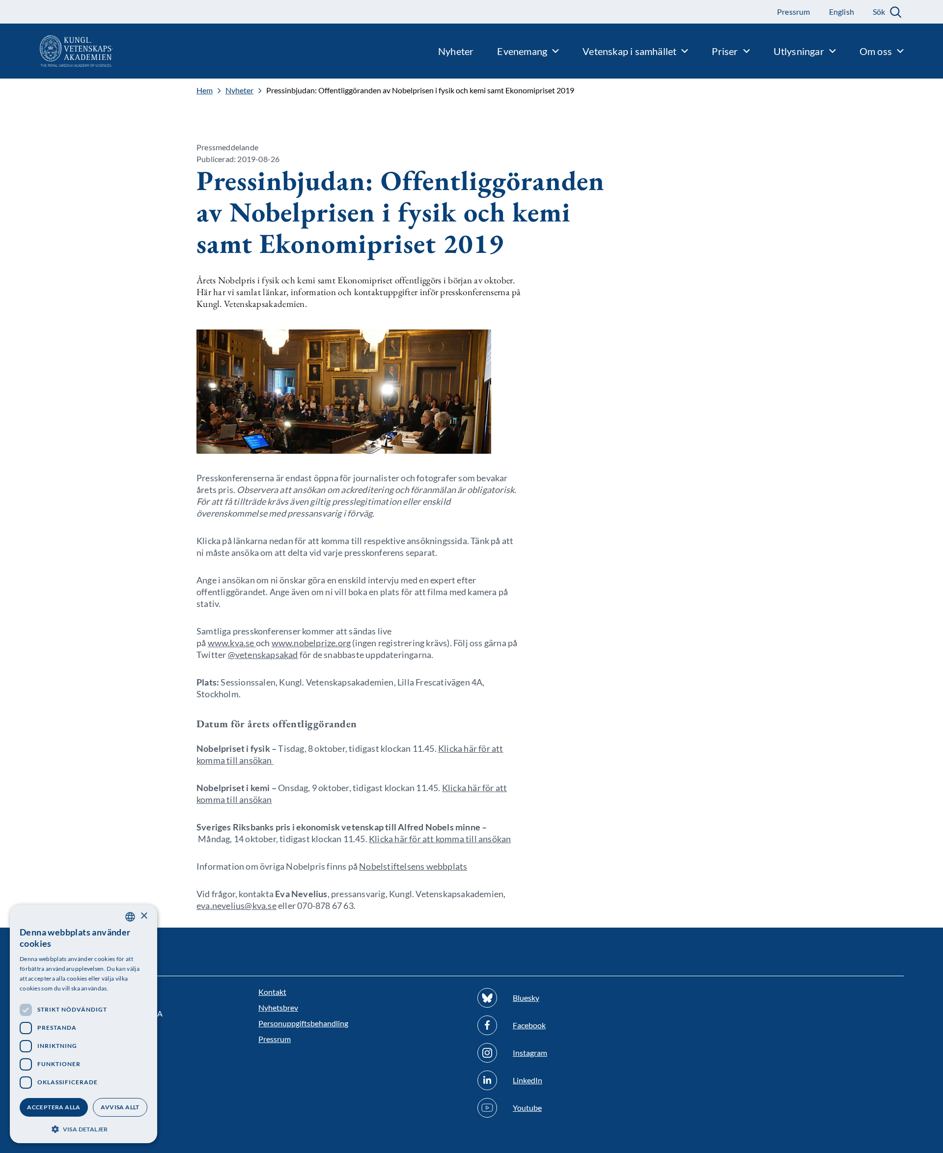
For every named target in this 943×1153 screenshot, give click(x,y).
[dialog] (83, 1024)
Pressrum (274, 1038)
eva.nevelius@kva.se (236, 905)
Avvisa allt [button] (120, 1107)
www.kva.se (231, 642)
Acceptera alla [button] (54, 1107)
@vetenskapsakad (263, 654)
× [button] (143, 916)
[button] (83, 1128)
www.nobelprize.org (311, 642)
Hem (204, 90)
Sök (879, 11)
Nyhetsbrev (278, 1007)
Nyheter (239, 90)
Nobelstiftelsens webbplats (413, 866)
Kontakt (272, 991)
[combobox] (130, 917)
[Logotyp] (56, 51)
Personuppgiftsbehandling (303, 1023)
